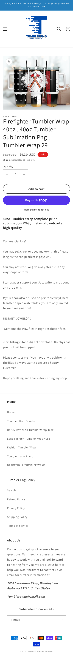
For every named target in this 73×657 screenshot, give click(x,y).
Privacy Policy (16, 508)
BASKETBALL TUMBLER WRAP (26, 465)
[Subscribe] (61, 620)
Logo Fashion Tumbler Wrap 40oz (28, 439)
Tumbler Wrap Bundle (21, 421)
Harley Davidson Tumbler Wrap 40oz (30, 430)
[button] (5, 28)
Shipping (7, 159)
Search (11, 490)
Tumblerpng (32, 651)
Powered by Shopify (45, 651)
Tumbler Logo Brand (20, 456)
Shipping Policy (17, 517)
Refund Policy (16, 499)
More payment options (36, 209)
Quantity (8, 166)
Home (11, 412)
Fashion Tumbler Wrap (21, 447)
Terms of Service (17, 526)
